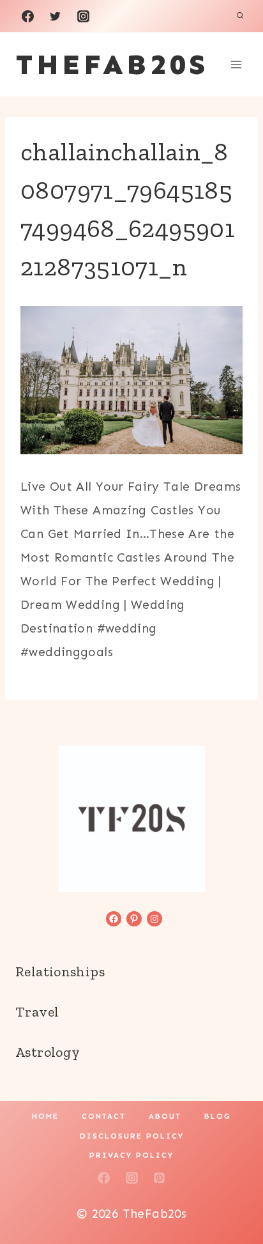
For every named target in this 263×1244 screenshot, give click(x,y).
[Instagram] (83, 16)
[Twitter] (55, 16)
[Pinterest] (159, 1177)
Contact (104, 1116)
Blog (217, 1116)
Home (45, 1116)
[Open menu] (236, 64)
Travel (37, 1011)
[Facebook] (27, 16)
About (165, 1116)
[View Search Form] (240, 16)
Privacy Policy (131, 1155)
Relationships (60, 971)
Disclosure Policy (132, 1136)
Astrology (47, 1052)
